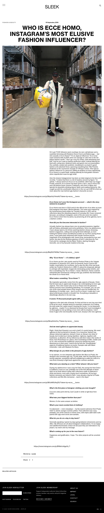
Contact (74, 498)
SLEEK (52, 7)
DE (101, 509)
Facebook (17, 499)
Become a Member (44, 499)
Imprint (73, 491)
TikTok (25, 499)
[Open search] (100, 5)
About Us (74, 488)
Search (73, 501)
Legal (72, 495)
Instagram (6, 499)
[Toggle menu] (3, 5)
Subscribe (27, 493)
